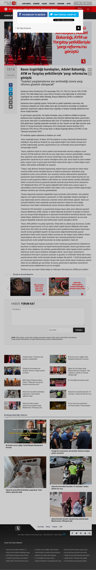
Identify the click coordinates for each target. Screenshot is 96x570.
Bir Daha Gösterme (24, 28)
